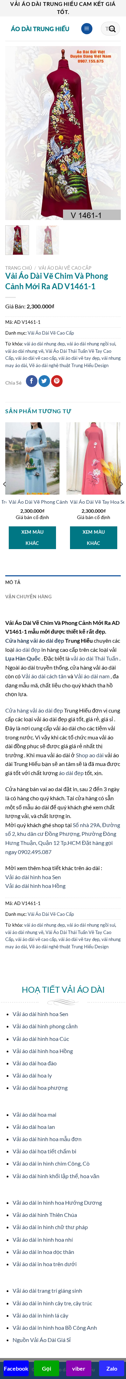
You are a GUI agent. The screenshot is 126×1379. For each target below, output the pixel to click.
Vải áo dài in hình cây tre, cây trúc (52, 1303)
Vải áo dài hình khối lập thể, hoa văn (56, 1176)
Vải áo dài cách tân (45, 676)
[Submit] (112, 29)
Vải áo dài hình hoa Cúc (41, 1038)
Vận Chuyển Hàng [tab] (28, 596)
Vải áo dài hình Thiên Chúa (45, 1214)
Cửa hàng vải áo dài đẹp (35, 640)
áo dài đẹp (27, 649)
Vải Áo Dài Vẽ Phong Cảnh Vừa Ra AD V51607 (60, 502)
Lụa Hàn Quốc (23, 658)
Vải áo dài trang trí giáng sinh (47, 1290)
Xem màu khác (32, 537)
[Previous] (16, 133)
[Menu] (86, 29)
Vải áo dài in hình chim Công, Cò (51, 1163)
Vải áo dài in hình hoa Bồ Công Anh (55, 1327)
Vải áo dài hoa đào (35, 1063)
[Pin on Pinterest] (57, 381)
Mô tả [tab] (12, 582)
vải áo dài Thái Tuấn (95, 658)
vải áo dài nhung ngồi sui (91, 343)
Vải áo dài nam (92, 676)
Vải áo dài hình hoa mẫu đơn (47, 1139)
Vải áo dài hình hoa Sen (33, 877)
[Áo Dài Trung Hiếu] (40, 28)
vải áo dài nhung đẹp (44, 343)
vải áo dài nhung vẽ (24, 351)
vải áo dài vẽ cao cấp (35, 358)
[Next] (109, 133)
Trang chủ (18, 268)
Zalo (111, 1368)
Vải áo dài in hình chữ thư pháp (50, 1227)
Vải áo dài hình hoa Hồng (35, 885)
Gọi (46, 1368)
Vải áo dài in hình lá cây (40, 1315)
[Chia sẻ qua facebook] (31, 381)
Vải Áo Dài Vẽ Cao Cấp (64, 268)
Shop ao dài (90, 755)
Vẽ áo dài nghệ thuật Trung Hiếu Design (68, 365)
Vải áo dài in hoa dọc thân (43, 1251)
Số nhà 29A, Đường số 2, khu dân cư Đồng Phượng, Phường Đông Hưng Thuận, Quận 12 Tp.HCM (62, 834)
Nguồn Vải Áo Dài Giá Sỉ (42, 1339)
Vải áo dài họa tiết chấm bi (44, 1151)
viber (78, 1368)
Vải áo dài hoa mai (34, 1114)
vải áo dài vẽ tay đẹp (78, 358)
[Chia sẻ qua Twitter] (44, 381)
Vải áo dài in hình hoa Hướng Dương (57, 1202)
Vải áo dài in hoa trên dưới (45, 1264)
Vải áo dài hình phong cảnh (45, 1026)
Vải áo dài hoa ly (32, 1075)
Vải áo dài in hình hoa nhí (43, 1239)
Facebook (16, 1368)
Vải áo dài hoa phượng (40, 1087)
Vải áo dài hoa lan (34, 1126)
